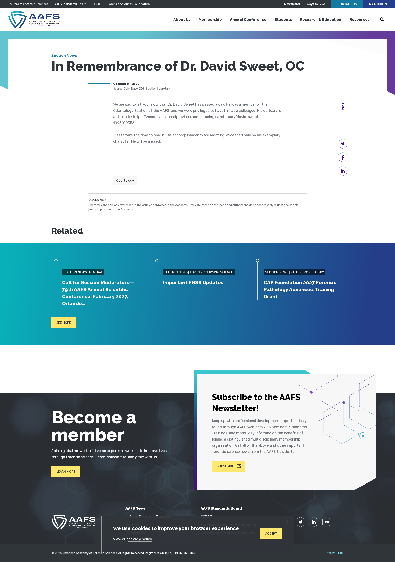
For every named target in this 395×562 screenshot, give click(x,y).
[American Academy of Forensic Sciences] (34, 19)
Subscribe (225, 466)
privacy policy (140, 539)
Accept (271, 533)
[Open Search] (382, 19)
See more (63, 322)
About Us (181, 19)
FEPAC (96, 4)
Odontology (125, 180)
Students (283, 19)
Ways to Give (315, 4)
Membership (210, 19)
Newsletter (292, 4)
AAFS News (135, 508)
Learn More (65, 471)
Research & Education (320, 19)
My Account (379, 4)
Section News (64, 55)
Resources (359, 19)
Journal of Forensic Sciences (28, 4)
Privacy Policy (334, 553)
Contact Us (347, 4)
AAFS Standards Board (70, 4)
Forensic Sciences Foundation (128, 4)
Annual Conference (248, 19)
